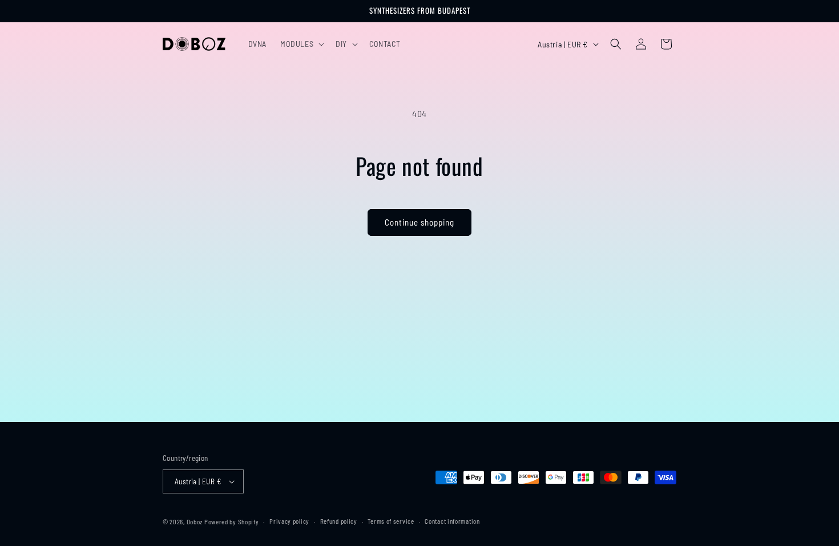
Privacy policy (289, 521)
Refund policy (338, 521)
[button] (301, 44)
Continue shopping (419, 222)
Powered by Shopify (231, 521)
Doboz (195, 521)
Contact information (452, 521)
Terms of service (391, 521)
